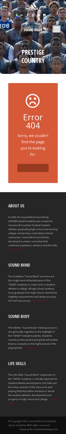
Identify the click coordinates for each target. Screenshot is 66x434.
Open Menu (56, 29)
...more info (15, 249)
